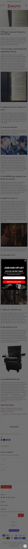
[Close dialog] (25, 261)
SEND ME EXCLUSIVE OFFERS (14, 282)
